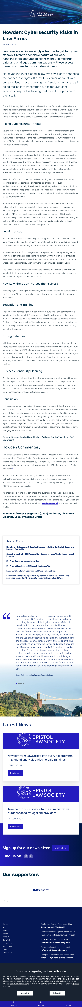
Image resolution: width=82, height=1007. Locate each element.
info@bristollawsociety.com (54, 950)
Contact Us (7, 953)
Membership (8, 943)
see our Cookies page (19, 983)
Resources (7, 937)
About (5, 927)
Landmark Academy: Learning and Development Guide (31, 571)
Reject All (57, 993)
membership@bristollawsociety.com (58, 935)
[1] (12, 468)
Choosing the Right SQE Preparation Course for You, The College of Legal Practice (40, 555)
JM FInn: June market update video (22, 561)
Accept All (25, 993)
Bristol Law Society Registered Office (56, 924)
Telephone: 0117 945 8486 (53, 927)
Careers (6, 950)
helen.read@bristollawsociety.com (57, 958)
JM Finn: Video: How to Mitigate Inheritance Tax (28, 566)
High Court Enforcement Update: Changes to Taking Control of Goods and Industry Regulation (40, 548)
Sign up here (60, 848)
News (5, 930)
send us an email (50, 503)
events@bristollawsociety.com (55, 942)
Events (5, 934)
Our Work (6, 940)
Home (5, 924)
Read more (15, 773)
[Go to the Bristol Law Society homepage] (41, 14)
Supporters (7, 946)
